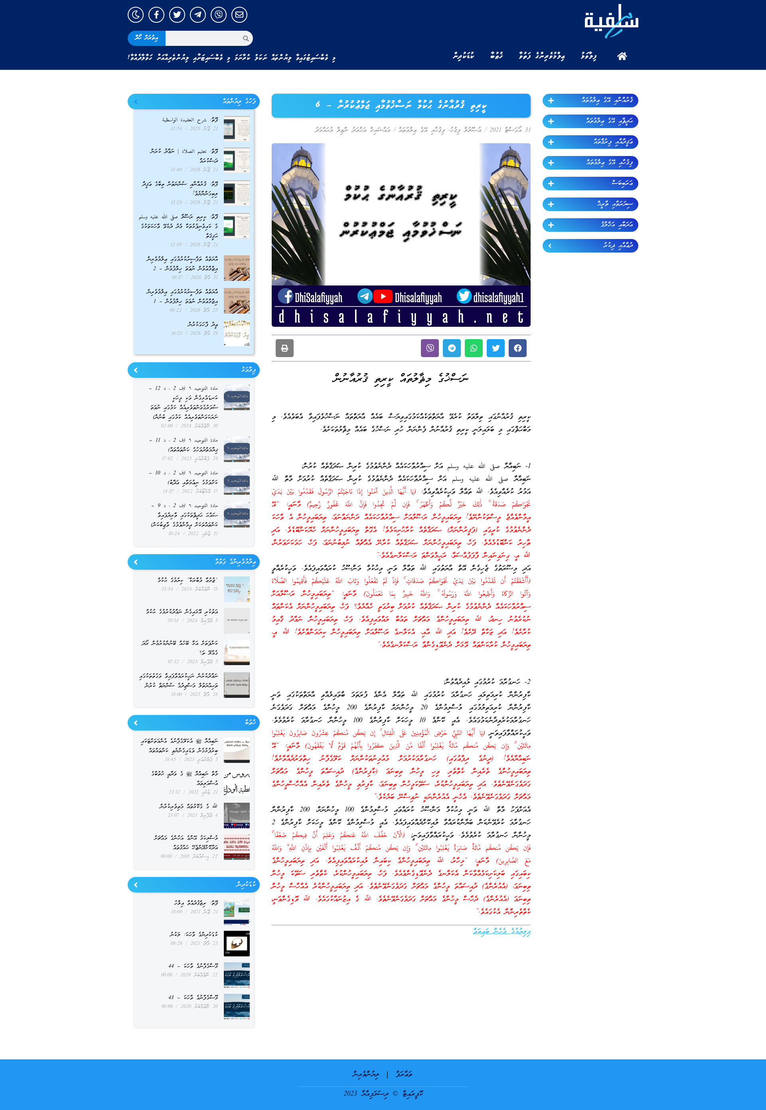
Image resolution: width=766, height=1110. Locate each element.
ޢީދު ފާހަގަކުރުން (203, 325)
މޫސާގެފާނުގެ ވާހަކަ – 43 (193, 998)
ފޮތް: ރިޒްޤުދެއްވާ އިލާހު (196, 903)
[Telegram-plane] (198, 15)
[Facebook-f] (156, 15)
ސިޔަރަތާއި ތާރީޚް (615, 204)
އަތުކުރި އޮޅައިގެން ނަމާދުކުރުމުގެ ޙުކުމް (182, 612)
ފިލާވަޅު (589, 56)
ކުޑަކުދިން (463, 56)
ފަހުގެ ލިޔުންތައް (239, 102)
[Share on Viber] (430, 348)
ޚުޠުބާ (496, 56)
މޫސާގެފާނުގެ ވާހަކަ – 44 (193, 966)
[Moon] (136, 15)
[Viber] (219, 15)
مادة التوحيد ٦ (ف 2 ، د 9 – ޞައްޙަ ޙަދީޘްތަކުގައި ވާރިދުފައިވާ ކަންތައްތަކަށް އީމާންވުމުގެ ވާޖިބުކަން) (184, 515)
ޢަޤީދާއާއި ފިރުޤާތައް (613, 142)
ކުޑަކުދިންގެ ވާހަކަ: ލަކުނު (194, 935)
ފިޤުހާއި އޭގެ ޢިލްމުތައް (609, 163)
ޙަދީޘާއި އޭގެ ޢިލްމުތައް (609, 121)
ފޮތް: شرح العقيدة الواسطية (190, 120)
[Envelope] (239, 15)
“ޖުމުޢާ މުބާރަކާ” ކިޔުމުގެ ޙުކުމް (188, 581)
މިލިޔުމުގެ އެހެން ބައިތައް (502, 931)
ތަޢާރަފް (404, 1074)
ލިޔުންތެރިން (366, 1074)
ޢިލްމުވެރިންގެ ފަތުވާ (542, 56)
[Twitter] (177, 15)
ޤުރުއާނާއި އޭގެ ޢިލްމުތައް (607, 100)
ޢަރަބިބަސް (622, 183)
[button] (518, 348)
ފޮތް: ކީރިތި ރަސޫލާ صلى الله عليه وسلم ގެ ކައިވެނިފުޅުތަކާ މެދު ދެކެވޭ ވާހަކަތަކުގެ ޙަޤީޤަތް (178, 227)
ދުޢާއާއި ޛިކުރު (618, 246)
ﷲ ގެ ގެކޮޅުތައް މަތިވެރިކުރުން (189, 807)
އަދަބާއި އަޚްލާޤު (617, 225)
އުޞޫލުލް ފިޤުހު (465, 130)
